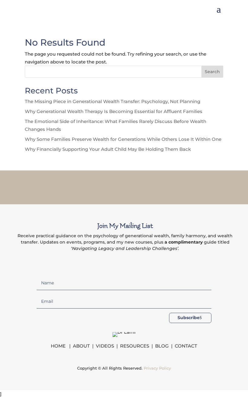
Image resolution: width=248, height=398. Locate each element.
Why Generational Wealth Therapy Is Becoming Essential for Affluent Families (113, 111)
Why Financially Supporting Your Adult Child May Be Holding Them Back (108, 149)
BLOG (162, 346)
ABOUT (81, 346)
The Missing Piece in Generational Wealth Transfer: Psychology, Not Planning (112, 101)
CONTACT (186, 346)
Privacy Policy (157, 368)
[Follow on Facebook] (100, 186)
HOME (59, 346)
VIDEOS (105, 346)
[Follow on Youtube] (147, 186)
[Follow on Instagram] (116, 186)
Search (212, 71)
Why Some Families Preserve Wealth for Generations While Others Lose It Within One (123, 139)
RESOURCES (134, 346)
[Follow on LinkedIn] (132, 186)
